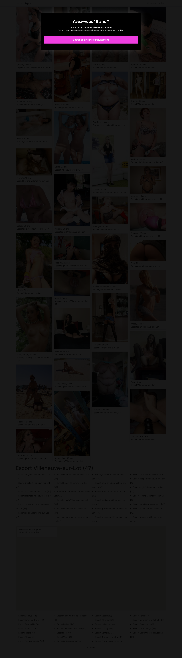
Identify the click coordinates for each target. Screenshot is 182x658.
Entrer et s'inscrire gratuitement (91, 39)
